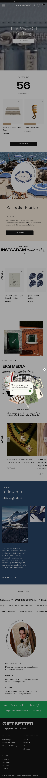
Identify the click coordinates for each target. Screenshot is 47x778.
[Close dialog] (44, 369)
